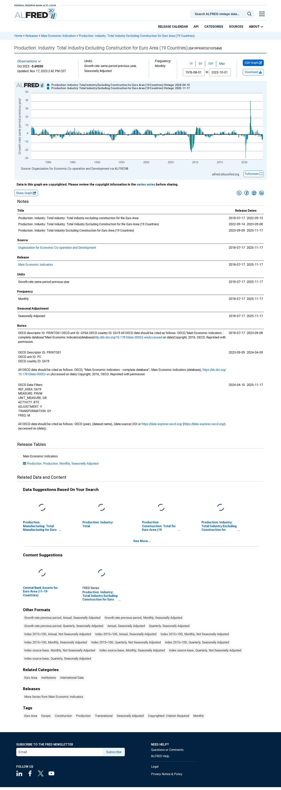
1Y (191, 63)
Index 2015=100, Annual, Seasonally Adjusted (125, 634)
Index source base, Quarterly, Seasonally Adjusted (57, 658)
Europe (46, 716)
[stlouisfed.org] (35, 5)
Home (18, 36)
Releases (31, 36)
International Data (72, 677)
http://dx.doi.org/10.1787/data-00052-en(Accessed (128, 337)
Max (222, 63)
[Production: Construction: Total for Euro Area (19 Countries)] (161, 507)
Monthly (198, 716)
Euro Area (30, 677)
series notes (146, 184)
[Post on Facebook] (246, 193)
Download (252, 72)
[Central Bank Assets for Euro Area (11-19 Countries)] (42, 573)
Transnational (104, 716)
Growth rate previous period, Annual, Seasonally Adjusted (62, 618)
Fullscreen (252, 174)
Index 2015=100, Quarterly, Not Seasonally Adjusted (126, 642)
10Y (210, 63)
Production (83, 716)
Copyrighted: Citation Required (168, 716)
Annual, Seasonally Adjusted (126, 626)
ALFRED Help (160, 756)
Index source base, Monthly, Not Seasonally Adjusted (59, 650)
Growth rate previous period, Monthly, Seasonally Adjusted (143, 618)
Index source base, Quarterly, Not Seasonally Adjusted (205, 650)
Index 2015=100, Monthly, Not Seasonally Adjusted (195, 634)
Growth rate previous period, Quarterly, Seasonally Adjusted (63, 626)
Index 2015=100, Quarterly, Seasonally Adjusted (197, 642)
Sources (236, 26)
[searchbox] (223, 14)
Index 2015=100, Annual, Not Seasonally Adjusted (57, 634)
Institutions (48, 677)
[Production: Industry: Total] (101, 507)
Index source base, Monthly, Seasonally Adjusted (132, 650)
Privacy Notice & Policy (166, 774)
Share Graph (24, 193)
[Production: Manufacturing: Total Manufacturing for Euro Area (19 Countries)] (42, 507)
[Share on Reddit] (254, 193)
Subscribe (114, 752)
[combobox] (223, 13)
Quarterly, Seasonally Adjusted (169, 626)
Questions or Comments (167, 750)
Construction (63, 716)
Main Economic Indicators (58, 36)
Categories (213, 26)
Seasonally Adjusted (130, 716)
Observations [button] (27, 61)
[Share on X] (239, 193)
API (196, 26)
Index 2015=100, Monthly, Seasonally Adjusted (55, 642)
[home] (36, 13)
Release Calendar (173, 26)
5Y (200, 63)
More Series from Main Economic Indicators (53, 697)
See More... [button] (142, 541)
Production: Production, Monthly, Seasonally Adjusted (62, 463)
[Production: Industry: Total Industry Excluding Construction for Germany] (220, 507)
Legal (154, 766)
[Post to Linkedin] (261, 193)
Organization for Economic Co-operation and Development (57, 247)
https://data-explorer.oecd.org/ (162, 424)
